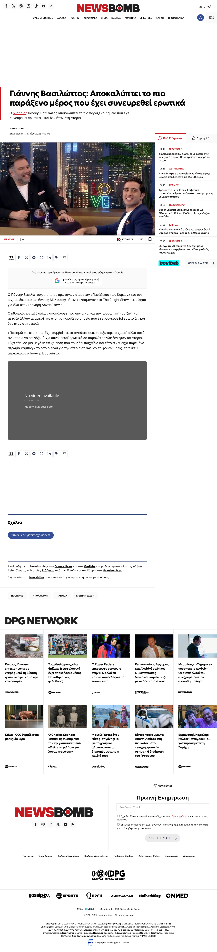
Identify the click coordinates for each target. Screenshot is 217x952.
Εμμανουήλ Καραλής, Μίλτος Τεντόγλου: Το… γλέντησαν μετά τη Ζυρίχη (194, 741)
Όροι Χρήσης (46, 856)
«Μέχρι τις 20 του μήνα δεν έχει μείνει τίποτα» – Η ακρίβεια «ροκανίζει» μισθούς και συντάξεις (184, 249)
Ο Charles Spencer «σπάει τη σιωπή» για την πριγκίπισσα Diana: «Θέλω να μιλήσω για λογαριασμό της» (64, 743)
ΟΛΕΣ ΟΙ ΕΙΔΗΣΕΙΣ (43, 18)
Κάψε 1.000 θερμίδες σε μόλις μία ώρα (21, 737)
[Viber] (21, 6)
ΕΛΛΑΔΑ (61, 18)
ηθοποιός (20, 113)
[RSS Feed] (51, 6)
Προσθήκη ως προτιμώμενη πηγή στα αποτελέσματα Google (80, 281)
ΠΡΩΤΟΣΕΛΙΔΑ (176, 18)
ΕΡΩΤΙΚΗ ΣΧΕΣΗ (85, 595)
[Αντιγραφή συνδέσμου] (140, 239)
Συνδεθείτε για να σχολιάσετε (30, 535)
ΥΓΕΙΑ (104, 18)
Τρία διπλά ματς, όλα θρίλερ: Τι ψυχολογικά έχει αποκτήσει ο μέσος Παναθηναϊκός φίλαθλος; (64, 672)
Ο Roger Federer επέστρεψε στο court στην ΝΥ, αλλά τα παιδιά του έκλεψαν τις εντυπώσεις (108, 672)
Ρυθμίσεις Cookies (123, 856)
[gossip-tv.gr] (40, 895)
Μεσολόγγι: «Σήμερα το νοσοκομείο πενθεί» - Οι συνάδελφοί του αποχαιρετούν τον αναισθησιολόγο (195, 672)
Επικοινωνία (171, 856)
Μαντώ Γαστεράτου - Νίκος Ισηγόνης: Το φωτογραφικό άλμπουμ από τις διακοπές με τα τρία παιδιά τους (106, 745)
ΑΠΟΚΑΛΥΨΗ (40, 595)
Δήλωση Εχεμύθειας (68, 856)
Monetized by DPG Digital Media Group (120, 909)
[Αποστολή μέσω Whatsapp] (41, 257)
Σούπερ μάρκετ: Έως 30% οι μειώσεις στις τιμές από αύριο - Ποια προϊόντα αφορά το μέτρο (184, 157)
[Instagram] (28, 6)
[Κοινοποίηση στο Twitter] (26, 257)
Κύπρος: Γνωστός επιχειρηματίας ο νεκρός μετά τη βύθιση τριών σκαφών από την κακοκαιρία (21, 672)
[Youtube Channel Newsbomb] (43, 6)
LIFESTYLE (146, 18)
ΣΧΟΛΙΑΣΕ (127, 239)
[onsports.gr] (67, 895)
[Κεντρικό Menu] (211, 17)
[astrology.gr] (122, 895)
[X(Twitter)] (13, 6)
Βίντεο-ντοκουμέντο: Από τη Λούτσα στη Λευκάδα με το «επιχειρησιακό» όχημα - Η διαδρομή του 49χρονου (149, 745)
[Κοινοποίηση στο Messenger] (34, 257)
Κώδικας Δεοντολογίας (96, 856)
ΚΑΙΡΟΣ (160, 18)
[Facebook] (6, 6)
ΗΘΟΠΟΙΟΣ (17, 595)
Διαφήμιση (189, 856)
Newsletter (36, 577)
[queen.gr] (95, 895)
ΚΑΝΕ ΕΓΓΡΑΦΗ (159, 838)
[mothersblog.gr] (150, 895)
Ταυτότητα (28, 856)
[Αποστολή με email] (64, 257)
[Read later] (150, 239)
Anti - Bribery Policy (149, 856)
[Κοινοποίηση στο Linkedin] (49, 257)
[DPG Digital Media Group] (108, 875)
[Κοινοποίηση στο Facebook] (18, 257)
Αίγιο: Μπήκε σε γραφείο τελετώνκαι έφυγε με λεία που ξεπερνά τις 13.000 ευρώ (184, 175)
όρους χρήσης (179, 816)
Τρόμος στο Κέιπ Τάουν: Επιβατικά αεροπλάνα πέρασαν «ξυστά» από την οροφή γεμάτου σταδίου (186, 193)
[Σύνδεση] (200, 17)
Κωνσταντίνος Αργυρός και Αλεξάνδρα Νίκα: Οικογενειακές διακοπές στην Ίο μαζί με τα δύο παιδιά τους (151, 672)
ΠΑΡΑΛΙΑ (62, 595)
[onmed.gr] (177, 895)
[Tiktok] (36, 6)
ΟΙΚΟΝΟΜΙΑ (90, 18)
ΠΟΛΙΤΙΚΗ (75, 18)
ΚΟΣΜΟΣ (116, 18)
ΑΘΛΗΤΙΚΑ (130, 18)
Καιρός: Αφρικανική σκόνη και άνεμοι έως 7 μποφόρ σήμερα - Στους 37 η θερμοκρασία (184, 231)
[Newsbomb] (54, 812)
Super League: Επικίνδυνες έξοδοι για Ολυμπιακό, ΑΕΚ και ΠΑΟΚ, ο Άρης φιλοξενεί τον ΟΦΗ (185, 213)
